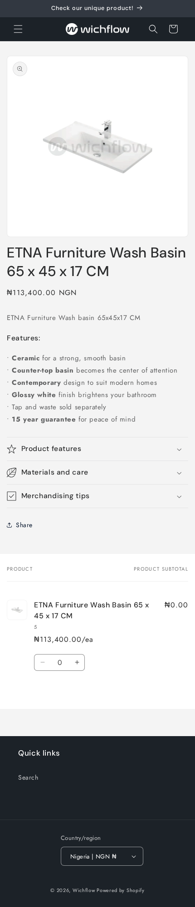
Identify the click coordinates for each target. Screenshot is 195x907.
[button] (18, 29)
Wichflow (84, 890)
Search (28, 777)
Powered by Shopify (121, 890)
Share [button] (24, 524)
